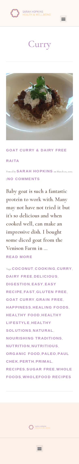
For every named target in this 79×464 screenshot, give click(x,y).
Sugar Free (41, 369)
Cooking (45, 269)
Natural (43, 330)
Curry (64, 269)
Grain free (49, 300)
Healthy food (23, 315)
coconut (22, 269)
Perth (27, 361)
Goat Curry (20, 300)
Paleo (49, 354)
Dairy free (19, 276)
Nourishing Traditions (34, 338)
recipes (15, 369)
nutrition (18, 346)
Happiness (18, 307)
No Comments (23, 179)
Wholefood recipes (47, 377)
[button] (63, 18)
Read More (19, 257)
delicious (46, 276)
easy (37, 284)
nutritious (44, 346)
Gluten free (51, 292)
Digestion (18, 284)
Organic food (23, 354)
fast (29, 292)
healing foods (51, 307)
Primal (44, 361)
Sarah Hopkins (35, 171)
